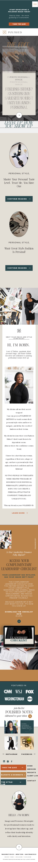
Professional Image (19, 78)
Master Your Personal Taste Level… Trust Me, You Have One (19, 183)
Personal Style (19, 173)
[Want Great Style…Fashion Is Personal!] (29, 268)
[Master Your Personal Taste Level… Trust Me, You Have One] (29, 199)
